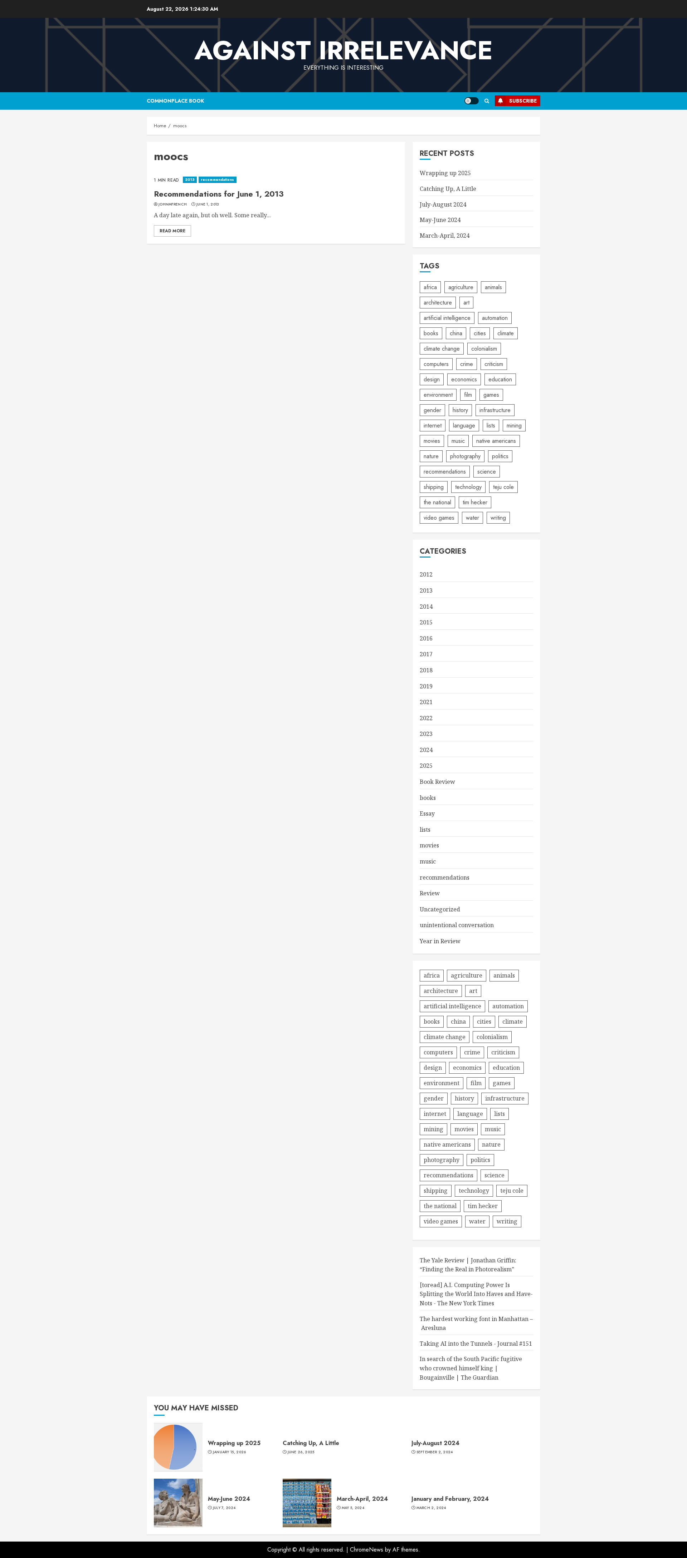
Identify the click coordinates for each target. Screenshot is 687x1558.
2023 (426, 734)
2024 (426, 750)
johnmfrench (173, 204)
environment (438, 395)
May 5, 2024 (353, 1507)
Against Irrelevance (343, 50)
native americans (496, 441)
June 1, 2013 (207, 204)
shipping (434, 487)
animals (493, 287)
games (491, 395)
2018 (426, 670)
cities (480, 333)
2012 (426, 574)
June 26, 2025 (301, 1452)
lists (491, 425)
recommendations (217, 179)
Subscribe (523, 100)
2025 (426, 766)
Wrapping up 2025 (445, 173)
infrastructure (495, 410)
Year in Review (440, 941)
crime (466, 364)
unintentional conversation (457, 925)
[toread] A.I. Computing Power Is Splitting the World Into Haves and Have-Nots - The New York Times (476, 1294)
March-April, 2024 (444, 235)
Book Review (437, 782)
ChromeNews (366, 1549)
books (431, 333)
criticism (493, 364)
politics (500, 456)
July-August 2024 (443, 204)
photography (465, 456)
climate (505, 333)
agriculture (460, 287)
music (458, 441)
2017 (426, 654)
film (468, 395)
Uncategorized (440, 909)
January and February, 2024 (450, 1499)
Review (430, 893)
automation (495, 318)
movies (432, 441)
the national (437, 502)
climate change (442, 349)
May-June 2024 (440, 220)
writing (498, 518)
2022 (426, 718)
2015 (426, 622)
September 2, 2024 (434, 1452)
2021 (426, 702)
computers (436, 364)
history (460, 410)
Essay (427, 813)
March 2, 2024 (431, 1507)
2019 (426, 686)
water (472, 518)
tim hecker (475, 502)
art (466, 302)
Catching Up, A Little (448, 189)
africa (430, 287)
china (456, 333)
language (464, 425)
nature (431, 456)
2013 (190, 179)
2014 (426, 606)
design (432, 379)
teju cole (503, 487)
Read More (172, 231)
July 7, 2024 (224, 1507)
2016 (426, 638)
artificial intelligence (447, 318)
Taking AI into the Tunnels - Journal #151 (476, 1343)
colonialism (484, 349)
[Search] (486, 101)
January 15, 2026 (229, 1452)
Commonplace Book (175, 100)
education (500, 379)
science (486, 472)
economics (464, 379)
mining (514, 425)
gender (432, 410)
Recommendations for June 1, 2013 (219, 193)
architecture (438, 302)
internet (433, 425)
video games (439, 518)
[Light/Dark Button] (471, 100)
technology (468, 487)
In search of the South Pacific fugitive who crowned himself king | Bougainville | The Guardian (471, 1368)
